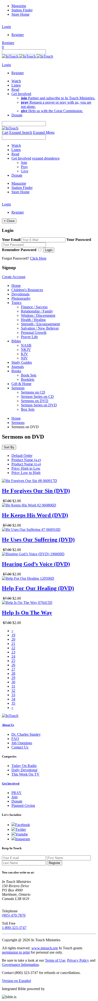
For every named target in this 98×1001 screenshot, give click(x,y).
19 (13, 635)
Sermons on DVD (34, 401)
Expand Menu (43, 132)
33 (13, 695)
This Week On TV (25, 774)
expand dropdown (45, 158)
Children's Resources (27, 290)
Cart (5, 132)
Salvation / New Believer (40, 328)
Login (6, 27)
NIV (24, 358)
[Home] (27, 56)
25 (13, 661)
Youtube (21, 834)
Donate (16, 801)
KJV (24, 354)
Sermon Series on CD (37, 397)
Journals (17, 367)
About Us (8, 725)
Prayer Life (29, 337)
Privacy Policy (78, 960)
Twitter (20, 829)
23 (13, 652)
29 (13, 678)
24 (13, 656)
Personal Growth (33, 333)
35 (13, 703)
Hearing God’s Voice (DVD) (36, 564)
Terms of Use (55, 960)
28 (13, 673)
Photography (21, 298)
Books (16, 371)
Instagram (22, 839)
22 (13, 648)
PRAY (16, 793)
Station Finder (22, 10)
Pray (24, 167)
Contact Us (19, 747)
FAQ (15, 739)
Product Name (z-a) (26, 464)
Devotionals (20, 294)
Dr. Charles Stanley (26, 734)
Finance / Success (34, 307)
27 (13, 669)
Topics (16, 303)
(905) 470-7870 (13, 915)
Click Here (38, 258)
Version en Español (16, 981)
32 (13, 691)
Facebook (22, 825)
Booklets (27, 379)
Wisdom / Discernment (38, 315)
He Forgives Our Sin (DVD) (36, 491)
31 (13, 686)
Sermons (17, 388)
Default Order (21, 456)
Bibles (16, 341)
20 (13, 639)
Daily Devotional (24, 770)
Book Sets (28, 375)
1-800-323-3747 (14, 928)
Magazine (18, 6)
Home (16, 286)
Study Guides (21, 362)
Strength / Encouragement (40, 324)
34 (13, 699)
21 (13, 644)
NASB (26, 345)
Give (24, 171)
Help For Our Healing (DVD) (38, 588)
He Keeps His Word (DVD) (35, 515)
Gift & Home (21, 384)
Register (17, 35)
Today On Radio (24, 766)
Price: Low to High (25, 473)
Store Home (20, 14)
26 (13, 665)
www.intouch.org (44, 948)
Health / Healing (33, 320)
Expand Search (20, 132)
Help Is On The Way (27, 613)
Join (24, 163)
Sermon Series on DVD (39, 405)
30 (13, 682)
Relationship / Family (37, 311)
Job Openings (21, 743)
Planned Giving (23, 806)
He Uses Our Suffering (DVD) (38, 540)
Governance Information (20, 965)
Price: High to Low (25, 468)
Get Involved (10, 783)
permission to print (16, 952)
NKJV (26, 350)
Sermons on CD (33, 392)
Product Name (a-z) (26, 460)
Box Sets (27, 409)
